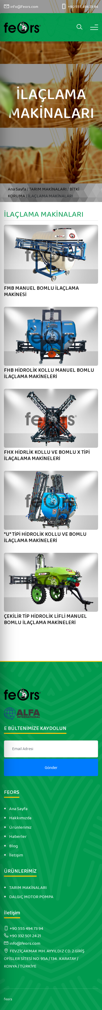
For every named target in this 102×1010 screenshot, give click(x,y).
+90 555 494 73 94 (83, 7)
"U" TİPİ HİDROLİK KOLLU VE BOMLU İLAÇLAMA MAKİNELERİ (45, 537)
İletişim (16, 855)
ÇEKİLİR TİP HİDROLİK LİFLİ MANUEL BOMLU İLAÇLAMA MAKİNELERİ (45, 619)
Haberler (18, 836)
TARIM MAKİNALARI (48, 189)
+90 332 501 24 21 (25, 935)
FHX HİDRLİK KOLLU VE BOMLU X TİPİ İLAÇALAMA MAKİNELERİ (47, 455)
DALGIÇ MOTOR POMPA (31, 896)
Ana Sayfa (17, 189)
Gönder (51, 768)
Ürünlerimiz (20, 827)
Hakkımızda (20, 818)
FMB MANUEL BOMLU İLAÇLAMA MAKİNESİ (41, 291)
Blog (13, 846)
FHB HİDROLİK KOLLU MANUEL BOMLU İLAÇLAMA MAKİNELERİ (49, 373)
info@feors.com (24, 7)
